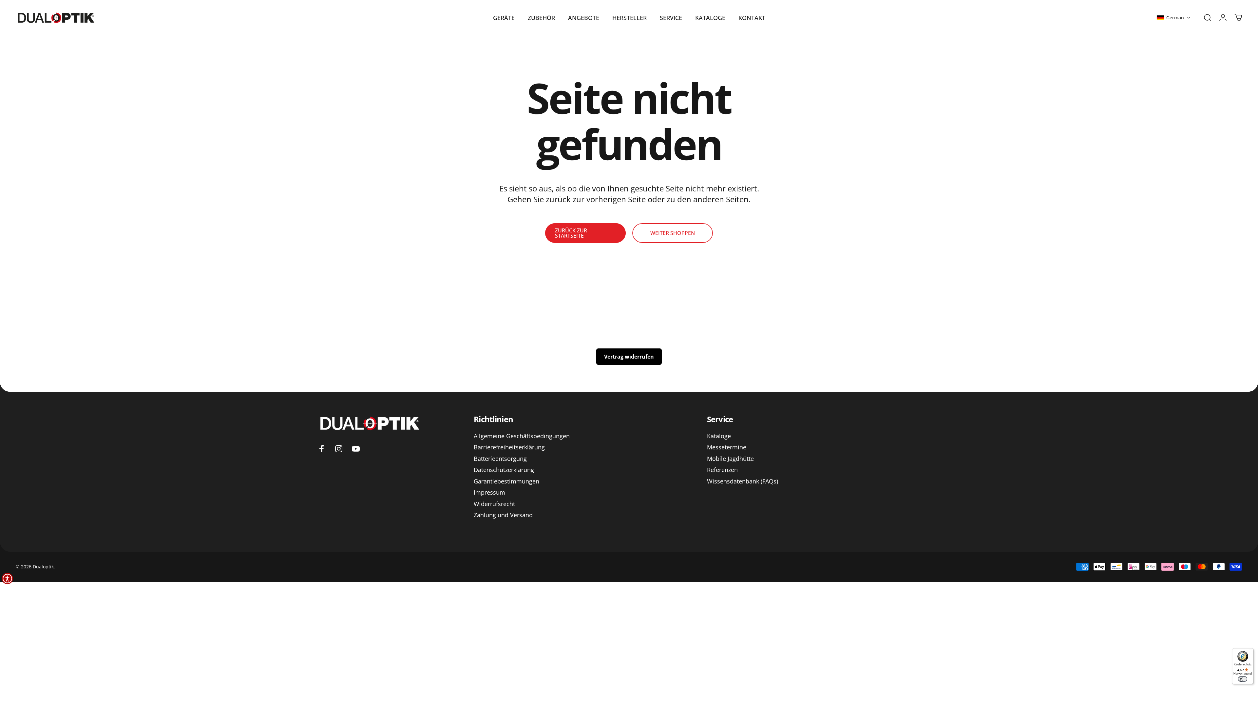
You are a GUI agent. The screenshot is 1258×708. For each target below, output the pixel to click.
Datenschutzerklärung (504, 470)
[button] (1173, 17)
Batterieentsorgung (500, 458)
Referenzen (722, 470)
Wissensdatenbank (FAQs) (742, 481)
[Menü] (1250, 651)
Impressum (489, 492)
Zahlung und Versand (503, 515)
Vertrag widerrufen (629, 356)
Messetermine (726, 447)
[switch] (1242, 679)
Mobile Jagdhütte (730, 458)
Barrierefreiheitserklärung (509, 447)
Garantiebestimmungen (506, 481)
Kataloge (719, 436)
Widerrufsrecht (494, 504)
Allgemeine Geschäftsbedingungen (522, 436)
